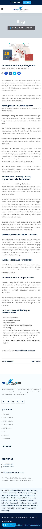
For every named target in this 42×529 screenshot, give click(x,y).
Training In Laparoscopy (27, 495)
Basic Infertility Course (18, 490)
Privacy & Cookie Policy (32, 525)
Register (17, 2)
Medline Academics (10, 68)
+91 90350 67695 (8, 467)
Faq (4, 432)
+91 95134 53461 (8, 464)
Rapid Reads (7, 428)
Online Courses (8, 421)
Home (13, 28)
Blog (21, 28)
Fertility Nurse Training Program (12, 498)
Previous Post (8, 361)
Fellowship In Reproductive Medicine (13, 503)
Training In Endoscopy (28, 493)
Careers (5, 435)
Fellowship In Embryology (16, 508)
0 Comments (24, 68)
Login (28, 2)
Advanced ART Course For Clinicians (21, 500)
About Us (6, 414)
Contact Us (6, 439)
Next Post (35, 361)
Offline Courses (8, 418)
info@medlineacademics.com (13, 472)
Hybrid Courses (8, 425)
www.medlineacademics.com (25, 351)
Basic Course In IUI (14, 493)
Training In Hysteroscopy (10, 495)
